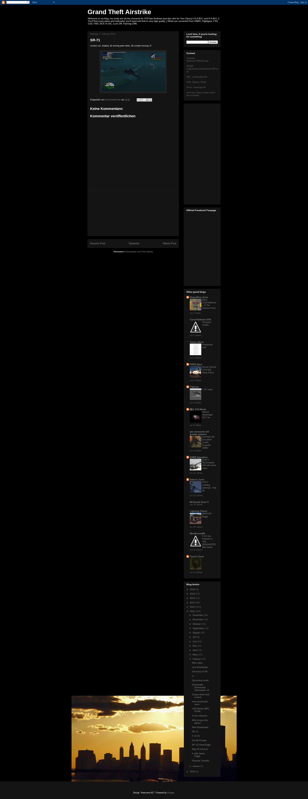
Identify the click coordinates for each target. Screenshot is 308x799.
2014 (193, 598)
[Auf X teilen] (144, 100)
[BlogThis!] (141, 100)
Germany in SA (199, 671)
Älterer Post (169, 243)
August (196, 632)
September (199, 628)
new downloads (200, 667)
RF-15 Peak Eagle (201, 744)
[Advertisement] (133, 213)
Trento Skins (197, 342)
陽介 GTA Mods (198, 409)
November (198, 619)
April (195, 650)
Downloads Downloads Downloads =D (200, 687)
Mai (195, 645)
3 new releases (199, 715)
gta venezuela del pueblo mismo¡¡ (199, 432)
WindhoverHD (197, 533)
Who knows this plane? (200, 721)
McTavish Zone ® (199, 502)
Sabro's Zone (197, 479)
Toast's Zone (197, 556)
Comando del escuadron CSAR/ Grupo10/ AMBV (208, 442)
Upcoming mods (200, 680)
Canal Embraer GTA (200, 319)
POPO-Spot (196, 364)
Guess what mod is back (200, 695)
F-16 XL (196, 736)
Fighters (194, 387)
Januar (196, 766)
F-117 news (207, 389)
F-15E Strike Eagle (198, 755)
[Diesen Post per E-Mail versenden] (138, 100)
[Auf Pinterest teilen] (150, 100)
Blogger (170, 792)
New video (197, 662)
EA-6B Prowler (199, 740)
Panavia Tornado (200, 760)
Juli (195, 637)
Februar (197, 659)
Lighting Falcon (198, 511)
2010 (193, 771)
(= (193, 676)
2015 (193, 593)
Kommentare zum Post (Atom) (138, 251)
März (195, 654)
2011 (192, 611)
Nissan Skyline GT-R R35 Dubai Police (209, 370)
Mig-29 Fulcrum (200, 749)
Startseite (134, 243)
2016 (193, 589)
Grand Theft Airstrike (119, 11)
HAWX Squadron (199, 457)
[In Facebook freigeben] (147, 100)
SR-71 (195, 731)
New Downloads (200, 727)
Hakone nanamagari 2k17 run (207, 415)
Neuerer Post (97, 243)
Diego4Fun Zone (199, 297)
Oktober (197, 624)
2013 (193, 602)
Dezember (198, 615)
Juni (195, 641)
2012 (193, 607)
